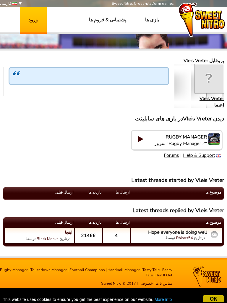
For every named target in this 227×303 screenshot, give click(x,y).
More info (163, 299)
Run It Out (163, 275)
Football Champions (87, 270)
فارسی (6, 3)
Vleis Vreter (212, 98)
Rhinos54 (184, 238)
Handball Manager (124, 270)
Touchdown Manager (48, 270)
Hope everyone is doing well (177, 232)
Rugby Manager (14, 270)
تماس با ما (163, 283)
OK (213, 298)
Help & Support (199, 155)
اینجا (68, 232)
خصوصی (146, 283)
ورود (33, 20)
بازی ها (152, 20)
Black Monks (48, 238)
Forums (171, 155)
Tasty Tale (151, 270)
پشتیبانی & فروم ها (107, 20)
